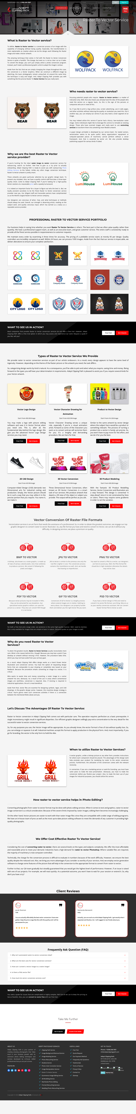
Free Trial (76, 1050)
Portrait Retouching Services (51, 1085)
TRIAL (125, 9)
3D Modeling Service (48, 1079)
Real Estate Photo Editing (50, 1082)
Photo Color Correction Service (51, 1066)
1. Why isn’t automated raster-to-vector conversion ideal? (31, 955)
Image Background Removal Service (53, 1053)
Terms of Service (78, 1066)
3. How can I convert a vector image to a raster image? (30, 967)
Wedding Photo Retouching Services (53, 1088)
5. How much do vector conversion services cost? (28, 978)
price (32, 184)
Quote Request (77, 1053)
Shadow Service (47, 1063)
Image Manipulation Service (50, 1069)
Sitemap (75, 1075)
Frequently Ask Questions (81, 1060)
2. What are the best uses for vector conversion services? (30, 961)
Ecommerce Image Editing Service (52, 1075)
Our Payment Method (80, 1056)
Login (115, 2)
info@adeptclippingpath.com (110, 1052)
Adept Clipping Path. (25, 1095)
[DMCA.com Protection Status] (107, 1072)
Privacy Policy (77, 1069)
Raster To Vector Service (49, 1072)
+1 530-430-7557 (25, 2)
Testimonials (77, 1063)
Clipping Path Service (48, 1050)
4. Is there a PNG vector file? (20, 972)
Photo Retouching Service (50, 1060)
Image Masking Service (49, 1056)
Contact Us (76, 1072)
